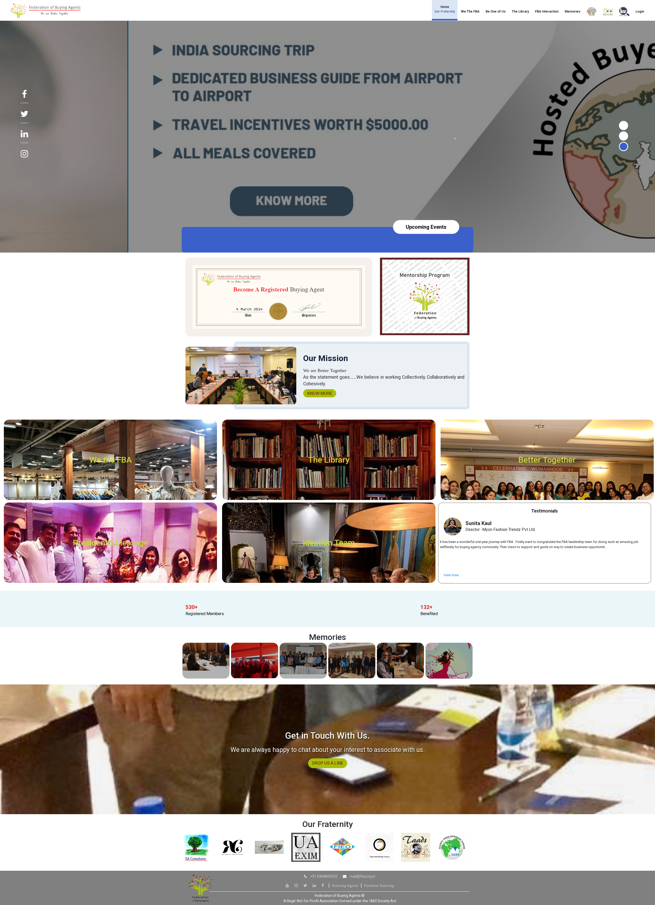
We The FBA (470, 11)
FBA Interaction (547, 11)
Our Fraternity (444, 9)
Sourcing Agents (345, 886)
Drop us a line (327, 763)
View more (451, 575)
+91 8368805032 (323, 876)
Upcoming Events (426, 227)
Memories (572, 11)
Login (640, 11)
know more (319, 393)
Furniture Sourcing (379, 886)
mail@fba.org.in (362, 876)
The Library (520, 11)
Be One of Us (496, 11)
